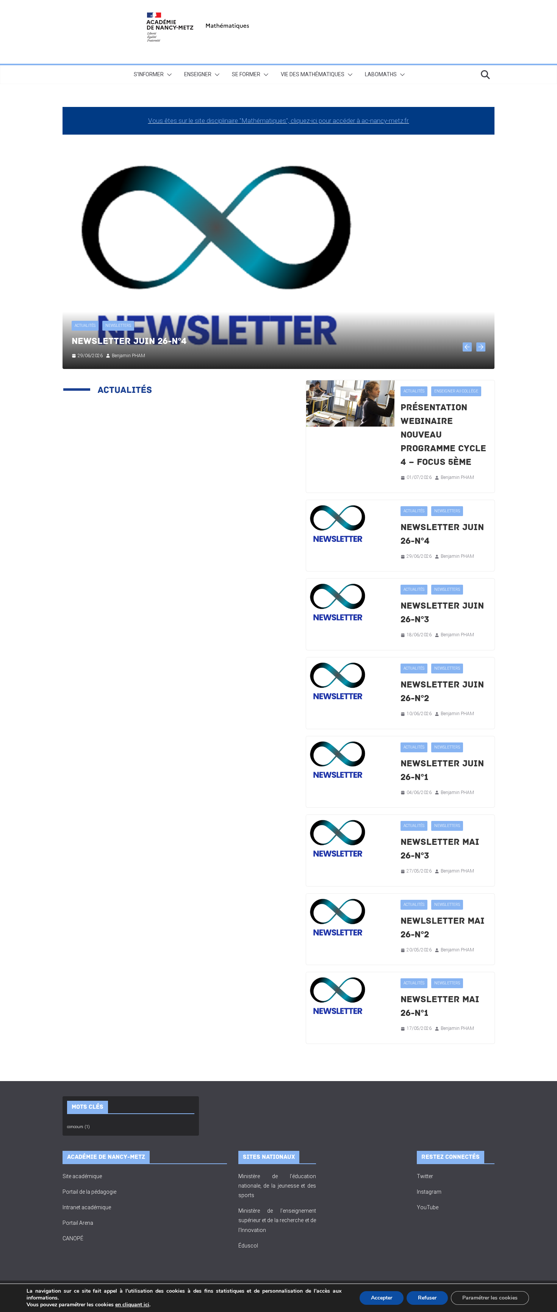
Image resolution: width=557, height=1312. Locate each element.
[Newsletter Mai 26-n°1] (350, 995)
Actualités (85, 325)
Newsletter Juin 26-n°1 (442, 770)
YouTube (427, 1207)
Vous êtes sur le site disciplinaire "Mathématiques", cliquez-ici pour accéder (252, 120)
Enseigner (197, 74)
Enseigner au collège (456, 391)
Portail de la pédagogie (89, 1192)
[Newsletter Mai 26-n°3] (350, 838)
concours (78, 1126)
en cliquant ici (132, 1304)
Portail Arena (78, 1223)
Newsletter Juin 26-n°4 (442, 534)
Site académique (82, 1176)
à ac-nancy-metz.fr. (383, 120)
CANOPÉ (73, 1238)
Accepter (381, 1297)
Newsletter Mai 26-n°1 (440, 1006)
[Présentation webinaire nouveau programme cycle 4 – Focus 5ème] (350, 403)
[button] (168, 74)
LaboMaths (381, 74)
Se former (246, 74)
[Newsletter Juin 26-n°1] (350, 759)
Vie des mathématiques (312, 74)
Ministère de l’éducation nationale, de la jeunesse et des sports (277, 1185)
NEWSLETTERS (118, 325)
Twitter (425, 1176)
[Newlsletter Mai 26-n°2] (350, 917)
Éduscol (248, 1246)
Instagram (429, 1192)
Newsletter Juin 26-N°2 (442, 691)
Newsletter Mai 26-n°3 (440, 848)
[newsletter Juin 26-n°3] (278, 145)
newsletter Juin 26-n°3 (129, 341)
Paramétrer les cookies (490, 1297)
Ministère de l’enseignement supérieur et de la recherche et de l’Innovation (277, 1220)
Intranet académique (87, 1207)
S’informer (149, 74)
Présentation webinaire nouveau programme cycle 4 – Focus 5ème (443, 435)
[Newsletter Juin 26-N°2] (350, 681)
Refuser (427, 1297)
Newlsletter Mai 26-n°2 (443, 927)
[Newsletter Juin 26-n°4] (350, 523)
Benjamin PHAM (128, 355)
